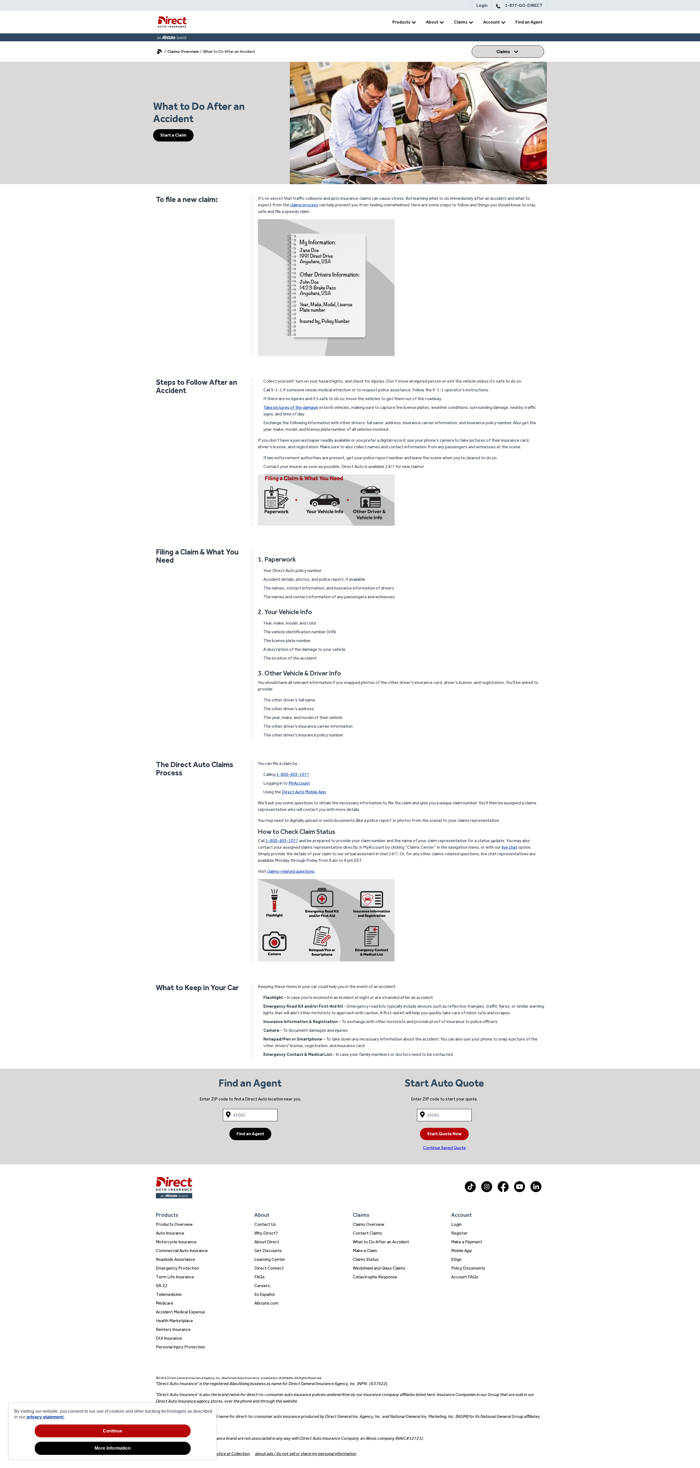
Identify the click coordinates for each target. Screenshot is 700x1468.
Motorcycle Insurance (176, 1241)
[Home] (172, 22)
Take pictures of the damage (290, 407)
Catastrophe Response (375, 1276)
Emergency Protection (177, 1268)
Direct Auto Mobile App (304, 791)
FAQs (259, 1276)
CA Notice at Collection (228, 1453)
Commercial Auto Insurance (182, 1250)
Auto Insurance (170, 1233)
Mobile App (461, 1250)
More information (113, 1448)
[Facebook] (503, 1190)
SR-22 (162, 1285)
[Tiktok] (470, 1190)
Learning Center (269, 1259)
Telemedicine (169, 1294)
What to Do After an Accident (381, 1241)
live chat (509, 847)
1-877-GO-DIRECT (523, 5)
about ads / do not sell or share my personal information (305, 1453)
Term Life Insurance (175, 1276)
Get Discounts (268, 1250)
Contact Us (265, 1224)
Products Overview (174, 1224)
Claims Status (366, 1259)
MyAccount (299, 783)
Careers (262, 1285)
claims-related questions (290, 871)
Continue (112, 1431)
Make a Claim (365, 1250)
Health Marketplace (174, 1320)
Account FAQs (464, 1276)
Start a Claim (173, 135)
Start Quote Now (444, 1133)
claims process (304, 204)
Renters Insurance (173, 1329)
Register (459, 1233)
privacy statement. (46, 1417)
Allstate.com (266, 1303)
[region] (113, 1431)
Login (482, 5)
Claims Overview (183, 51)
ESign (456, 1259)
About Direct (266, 1241)
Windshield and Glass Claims (379, 1268)
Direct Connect (269, 1268)
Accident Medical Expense (180, 1311)
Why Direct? (266, 1233)
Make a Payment (466, 1241)
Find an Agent (528, 22)
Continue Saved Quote (444, 1147)
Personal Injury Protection (180, 1346)
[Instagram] (486, 1190)
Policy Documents (468, 1268)
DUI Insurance (169, 1338)
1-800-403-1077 (292, 774)
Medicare (164, 1303)
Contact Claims (367, 1233)
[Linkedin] (535, 1190)
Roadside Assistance (175, 1259)
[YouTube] (519, 1190)
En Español (264, 1294)
